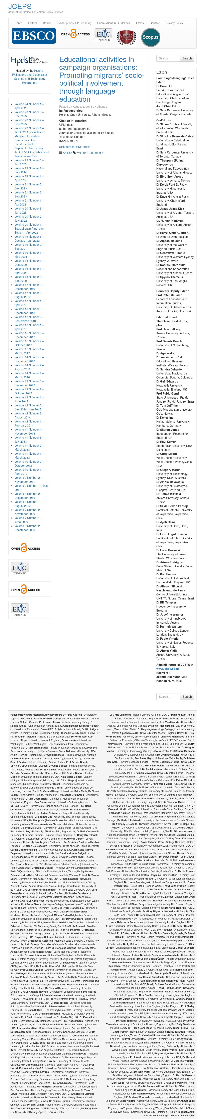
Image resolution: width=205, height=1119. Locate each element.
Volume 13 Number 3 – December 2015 (29, 383)
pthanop (102, 106)
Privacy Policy (174, 23)
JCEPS (20, 6)
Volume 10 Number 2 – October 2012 (29, 463)
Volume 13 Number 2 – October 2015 (29, 391)
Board (47, 23)
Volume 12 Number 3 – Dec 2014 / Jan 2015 (29, 407)
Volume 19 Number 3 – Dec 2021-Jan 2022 (29, 238)
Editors (32, 23)
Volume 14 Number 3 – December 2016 (29, 359)
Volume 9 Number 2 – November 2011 (28, 480)
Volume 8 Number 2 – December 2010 (28, 496)
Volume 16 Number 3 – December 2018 (29, 311)
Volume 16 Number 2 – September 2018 (29, 319)
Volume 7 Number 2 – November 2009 (28, 512)
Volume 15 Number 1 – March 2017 (29, 351)
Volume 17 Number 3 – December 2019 (29, 287)
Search (187, 58)
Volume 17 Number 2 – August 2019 (29, 295)
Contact (155, 23)
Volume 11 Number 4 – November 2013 (29, 431)
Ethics (140, 23)
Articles (67, 153)
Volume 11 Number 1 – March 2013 (29, 455)
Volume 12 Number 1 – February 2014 (29, 423)
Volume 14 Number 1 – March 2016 (29, 375)
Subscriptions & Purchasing (74, 23)
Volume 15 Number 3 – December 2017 (29, 335)
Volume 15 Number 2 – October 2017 (29, 343)
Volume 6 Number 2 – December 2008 (28, 528)
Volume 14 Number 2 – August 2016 (29, 367)
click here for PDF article (74, 147)
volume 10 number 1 (90, 153)
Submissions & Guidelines (113, 23)
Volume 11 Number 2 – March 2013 (29, 447)
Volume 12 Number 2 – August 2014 (29, 415)
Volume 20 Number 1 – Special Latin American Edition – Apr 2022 (29, 228)
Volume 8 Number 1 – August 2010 (28, 504)
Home (18, 23)
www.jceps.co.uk (168, 669)
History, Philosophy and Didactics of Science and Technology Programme (29, 77)
